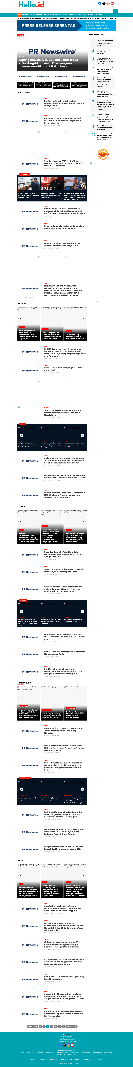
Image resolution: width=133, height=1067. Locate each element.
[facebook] (100, 4)
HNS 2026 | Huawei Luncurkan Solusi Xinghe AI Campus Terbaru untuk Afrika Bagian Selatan (105, 93)
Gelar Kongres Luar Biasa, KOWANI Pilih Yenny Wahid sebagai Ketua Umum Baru (51, 336)
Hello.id (22, 1052)
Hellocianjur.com (97, 1052)
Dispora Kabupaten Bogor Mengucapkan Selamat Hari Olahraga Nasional (64, 18)
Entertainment (49, 15)
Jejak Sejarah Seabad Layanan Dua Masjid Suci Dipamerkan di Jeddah (29, 799)
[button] (19, 51)
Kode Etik (63, 1059)
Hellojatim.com (71, 1054)
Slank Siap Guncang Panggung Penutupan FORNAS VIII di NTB (51, 716)
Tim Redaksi (53, 1059)
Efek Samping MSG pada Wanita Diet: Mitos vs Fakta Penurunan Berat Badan (105, 42)
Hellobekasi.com (86, 1052)
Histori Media (41, 1059)
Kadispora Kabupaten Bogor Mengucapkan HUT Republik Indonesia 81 (51, 195)
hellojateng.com (61, 1054)
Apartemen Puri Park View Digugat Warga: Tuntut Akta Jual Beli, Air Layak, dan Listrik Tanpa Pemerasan (105, 137)
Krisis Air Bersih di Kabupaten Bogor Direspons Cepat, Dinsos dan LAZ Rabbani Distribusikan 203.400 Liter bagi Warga (74, 196)
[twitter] (104, 4)
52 (63, 1026)
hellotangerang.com (63, 1052)
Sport (65, 15)
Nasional (25, 15)
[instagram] (108, 4)
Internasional (84, 15)
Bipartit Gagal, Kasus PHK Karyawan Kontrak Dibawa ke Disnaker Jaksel (28, 195)
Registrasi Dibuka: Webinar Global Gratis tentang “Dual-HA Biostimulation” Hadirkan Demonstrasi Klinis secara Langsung (105, 82)
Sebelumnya (32, 1026)
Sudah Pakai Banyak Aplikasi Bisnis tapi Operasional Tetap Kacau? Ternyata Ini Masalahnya (75, 538)
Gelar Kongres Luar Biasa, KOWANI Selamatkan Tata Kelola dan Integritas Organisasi (28, 335)
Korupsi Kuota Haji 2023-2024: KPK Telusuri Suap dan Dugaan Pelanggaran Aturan (51, 445)
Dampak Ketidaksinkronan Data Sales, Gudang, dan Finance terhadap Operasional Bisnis (28, 538)
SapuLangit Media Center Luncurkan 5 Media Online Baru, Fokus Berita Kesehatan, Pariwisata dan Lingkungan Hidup (50, 536)
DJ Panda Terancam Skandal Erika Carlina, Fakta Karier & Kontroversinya (75, 715)
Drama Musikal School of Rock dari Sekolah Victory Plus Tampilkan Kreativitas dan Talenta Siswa (28, 714)
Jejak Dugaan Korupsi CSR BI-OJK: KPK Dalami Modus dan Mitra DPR (74, 445)
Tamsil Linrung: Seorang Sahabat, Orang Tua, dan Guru (75, 337)
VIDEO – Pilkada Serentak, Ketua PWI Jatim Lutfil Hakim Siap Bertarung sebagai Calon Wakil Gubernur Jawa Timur (75, 891)
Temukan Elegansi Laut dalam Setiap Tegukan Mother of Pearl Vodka (51, 621)
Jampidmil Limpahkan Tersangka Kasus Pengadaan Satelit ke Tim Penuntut (28, 445)
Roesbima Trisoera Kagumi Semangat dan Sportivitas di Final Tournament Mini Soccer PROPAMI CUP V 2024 (105, 117)
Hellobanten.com (50, 1052)
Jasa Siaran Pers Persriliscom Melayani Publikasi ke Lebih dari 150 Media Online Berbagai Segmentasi (28, 892)
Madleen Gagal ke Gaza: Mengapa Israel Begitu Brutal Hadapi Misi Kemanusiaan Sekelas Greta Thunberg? (74, 800)
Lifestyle (58, 15)
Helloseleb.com (39, 1052)
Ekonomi (39, 15)
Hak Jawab (86, 1059)
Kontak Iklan (97, 1059)
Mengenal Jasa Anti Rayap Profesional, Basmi (73, 620)
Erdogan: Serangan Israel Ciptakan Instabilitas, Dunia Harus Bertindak (50, 799)
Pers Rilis (93, 15)
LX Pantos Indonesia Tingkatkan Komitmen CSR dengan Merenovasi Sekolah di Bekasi (52, 65)
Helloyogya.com (108, 1052)
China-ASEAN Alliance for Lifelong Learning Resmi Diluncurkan (105, 127)
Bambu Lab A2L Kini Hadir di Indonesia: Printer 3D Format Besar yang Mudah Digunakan (105, 70)
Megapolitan (73, 15)
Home (19, 15)
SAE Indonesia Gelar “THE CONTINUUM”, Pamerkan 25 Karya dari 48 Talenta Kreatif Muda (28, 622)
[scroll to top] (127, 1064)
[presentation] (21, 186)
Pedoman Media (74, 1059)
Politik (32, 15)
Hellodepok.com (75, 1052)
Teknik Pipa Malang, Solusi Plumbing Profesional (103, 51)
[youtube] (112, 4)
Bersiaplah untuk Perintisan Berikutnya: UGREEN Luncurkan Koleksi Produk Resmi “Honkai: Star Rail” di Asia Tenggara (105, 105)
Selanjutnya (71, 1026)
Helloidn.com (29, 1052)
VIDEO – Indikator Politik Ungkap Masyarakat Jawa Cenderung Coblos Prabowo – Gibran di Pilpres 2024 (51, 891)
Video (100, 15)
